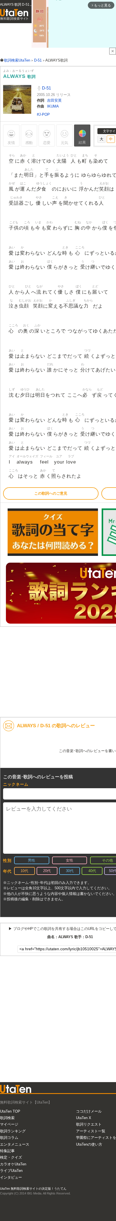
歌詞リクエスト (89, 1124)
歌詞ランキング (13, 1131)
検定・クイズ (11, 1157)
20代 (47, 871)
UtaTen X (83, 1118)
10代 (24, 871)
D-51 (46, 88)
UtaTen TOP (10, 1111)
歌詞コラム (9, 1137)
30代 (69, 871)
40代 (92, 871)
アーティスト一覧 (90, 1131)
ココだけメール (89, 1111)
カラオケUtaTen (13, 1164)
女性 (69, 860)
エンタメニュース (14, 1144)
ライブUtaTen (11, 1170)
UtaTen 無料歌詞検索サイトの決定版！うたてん (33, 1188)
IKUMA (53, 106)
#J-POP (43, 114)
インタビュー (11, 1177)
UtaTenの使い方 (89, 1144)
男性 (31, 860)
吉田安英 (54, 100)
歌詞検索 (7, 1118)
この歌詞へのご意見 (50, 493)
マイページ (9, 1124)
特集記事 (7, 1151)
